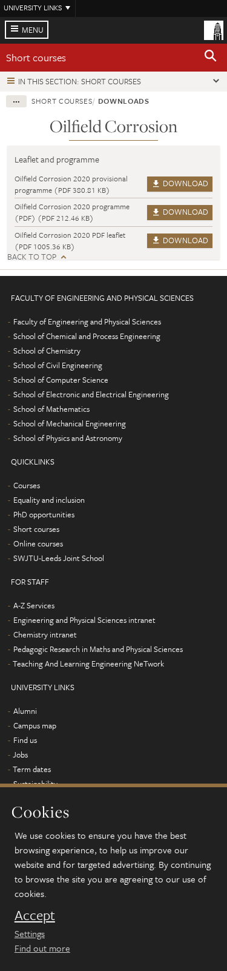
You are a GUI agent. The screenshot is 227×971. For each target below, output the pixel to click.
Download (184, 183)
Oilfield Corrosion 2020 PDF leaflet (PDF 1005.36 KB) (70, 240)
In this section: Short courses (79, 81)
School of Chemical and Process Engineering (86, 336)
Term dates (32, 769)
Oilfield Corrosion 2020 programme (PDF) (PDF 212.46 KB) (72, 212)
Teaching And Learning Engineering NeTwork (88, 663)
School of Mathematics (51, 409)
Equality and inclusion (49, 500)
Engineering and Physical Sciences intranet (84, 620)
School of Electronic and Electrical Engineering (91, 394)
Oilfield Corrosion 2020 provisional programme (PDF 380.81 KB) (71, 184)
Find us (25, 740)
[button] (210, 57)
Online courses (38, 543)
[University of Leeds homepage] (213, 29)
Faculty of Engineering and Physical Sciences (87, 321)
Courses (26, 485)
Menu (33, 30)
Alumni (25, 711)
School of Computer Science (60, 380)
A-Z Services (33, 605)
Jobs (20, 754)
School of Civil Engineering (57, 365)
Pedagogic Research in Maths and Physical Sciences (98, 649)
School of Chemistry (47, 350)
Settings (30, 933)
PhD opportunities (43, 514)
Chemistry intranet (45, 634)
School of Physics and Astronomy (67, 438)
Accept (35, 915)
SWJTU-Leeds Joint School (58, 558)
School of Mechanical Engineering (69, 423)
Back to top (31, 257)
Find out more (42, 948)
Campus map (34, 725)
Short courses (36, 57)
